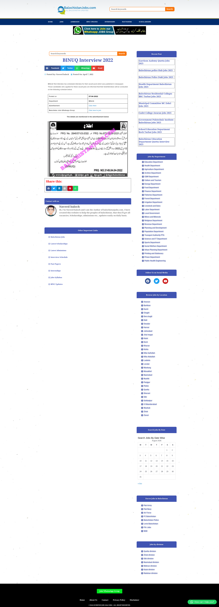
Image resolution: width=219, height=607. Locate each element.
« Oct (140, 484)
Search (170, 9)
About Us (93, 600)
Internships (110, 22)
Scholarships (145, 22)
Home (50, 22)
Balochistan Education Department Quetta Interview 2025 (154, 142)
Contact (105, 600)
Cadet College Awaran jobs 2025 (155, 113)
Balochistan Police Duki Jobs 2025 (156, 77)
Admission (74, 22)
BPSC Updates (92, 22)
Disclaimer (134, 600)
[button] (52, 68)
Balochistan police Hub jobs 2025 (156, 70)
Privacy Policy (119, 600)
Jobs (61, 22)
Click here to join (95, 110)
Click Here (92, 106)
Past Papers (127, 22)
